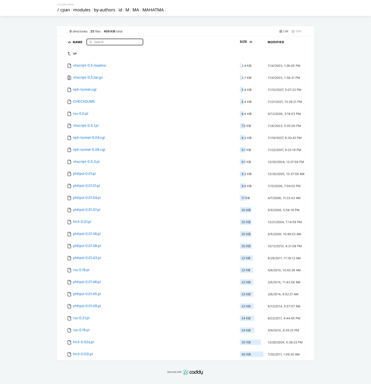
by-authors (104, 10)
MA (135, 10)
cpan (65, 10)
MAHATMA (153, 10)
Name (78, 42)
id (120, 10)
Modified (276, 42)
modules (82, 10)
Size (244, 41)
